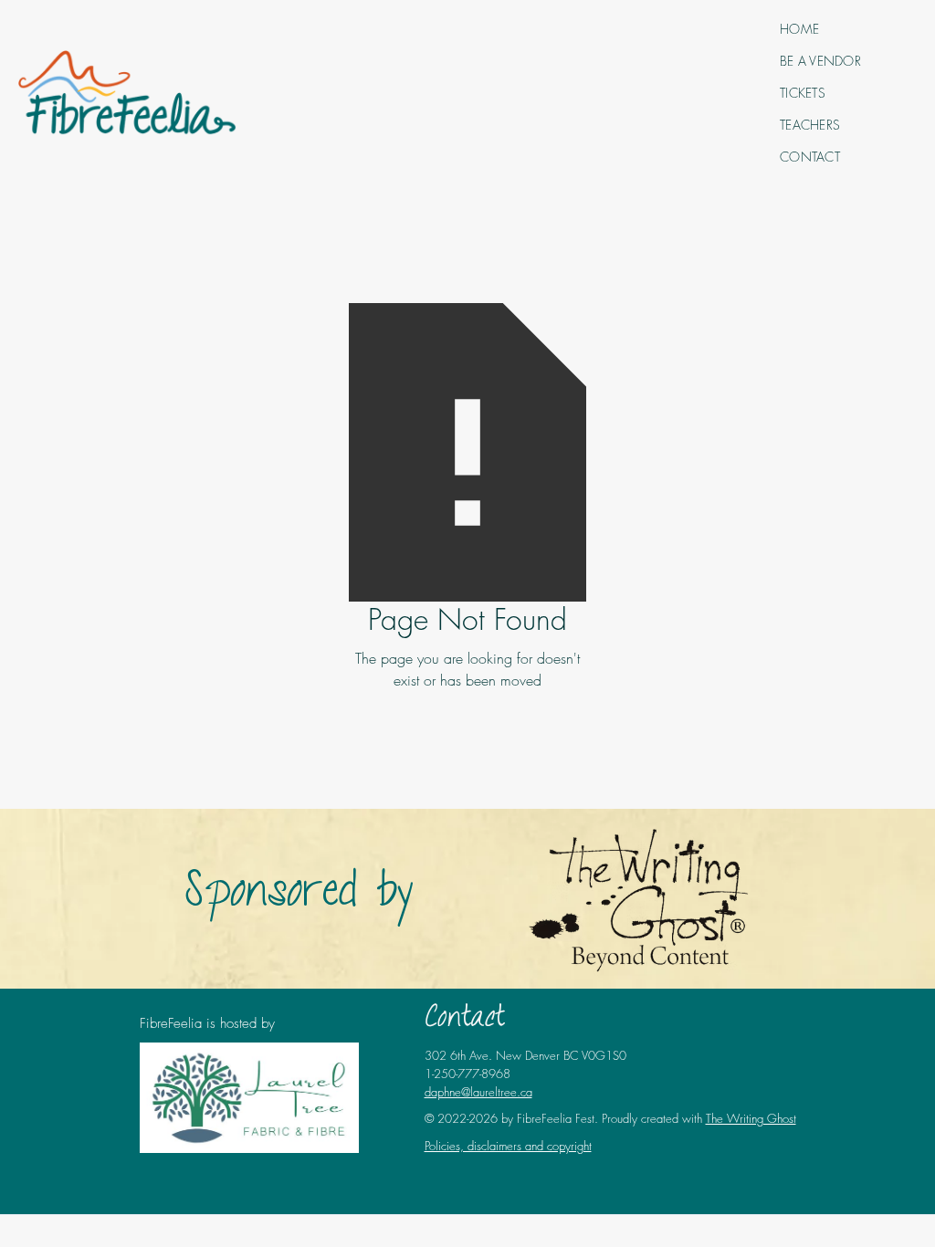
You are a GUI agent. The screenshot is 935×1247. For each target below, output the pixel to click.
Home (799, 28)
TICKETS (802, 92)
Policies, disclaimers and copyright (508, 1145)
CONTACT (810, 156)
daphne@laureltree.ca (478, 1092)
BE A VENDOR (820, 60)
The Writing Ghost (751, 1118)
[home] (127, 92)
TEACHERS (810, 124)
